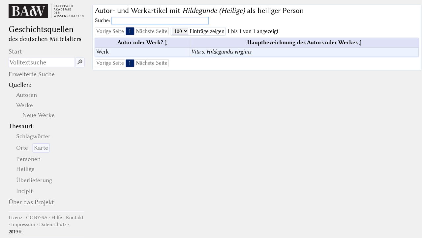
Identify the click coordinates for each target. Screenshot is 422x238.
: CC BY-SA (28, 217)
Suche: (103, 20)
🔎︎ (79, 62)
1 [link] (130, 31)
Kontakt (74, 217)
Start (15, 51)
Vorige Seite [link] (110, 31)
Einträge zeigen (206, 31)
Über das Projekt (31, 202)
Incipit (24, 191)
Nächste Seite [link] (151, 31)
